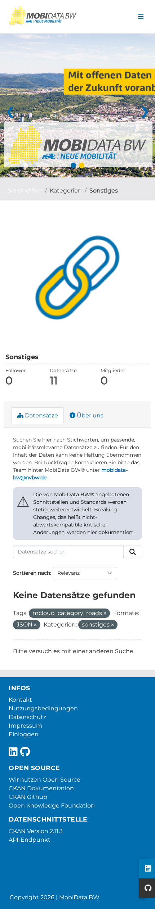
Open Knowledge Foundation (52, 805)
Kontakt (20, 699)
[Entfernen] (104, 613)
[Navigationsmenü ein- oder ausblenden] (141, 17)
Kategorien (66, 190)
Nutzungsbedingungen (43, 708)
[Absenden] (132, 552)
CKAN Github (28, 796)
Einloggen (24, 734)
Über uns (89, 415)
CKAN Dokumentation (41, 788)
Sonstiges (103, 190)
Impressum (25, 725)
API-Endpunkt (29, 839)
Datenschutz (27, 717)
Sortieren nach (31, 573)
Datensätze (40, 415)
